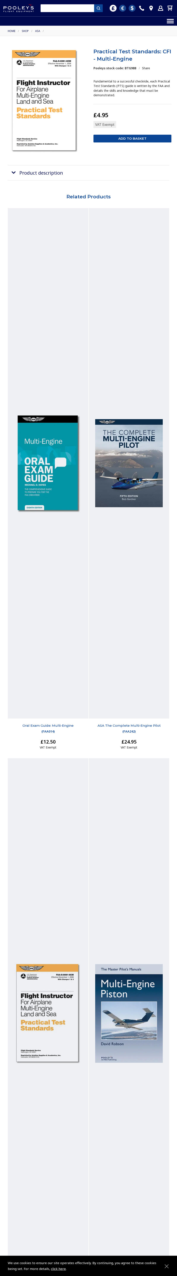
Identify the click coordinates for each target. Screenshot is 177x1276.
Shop (25, 31)
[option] (44, 101)
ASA (37, 31)
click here (58, 1269)
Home (11, 31)
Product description (41, 173)
